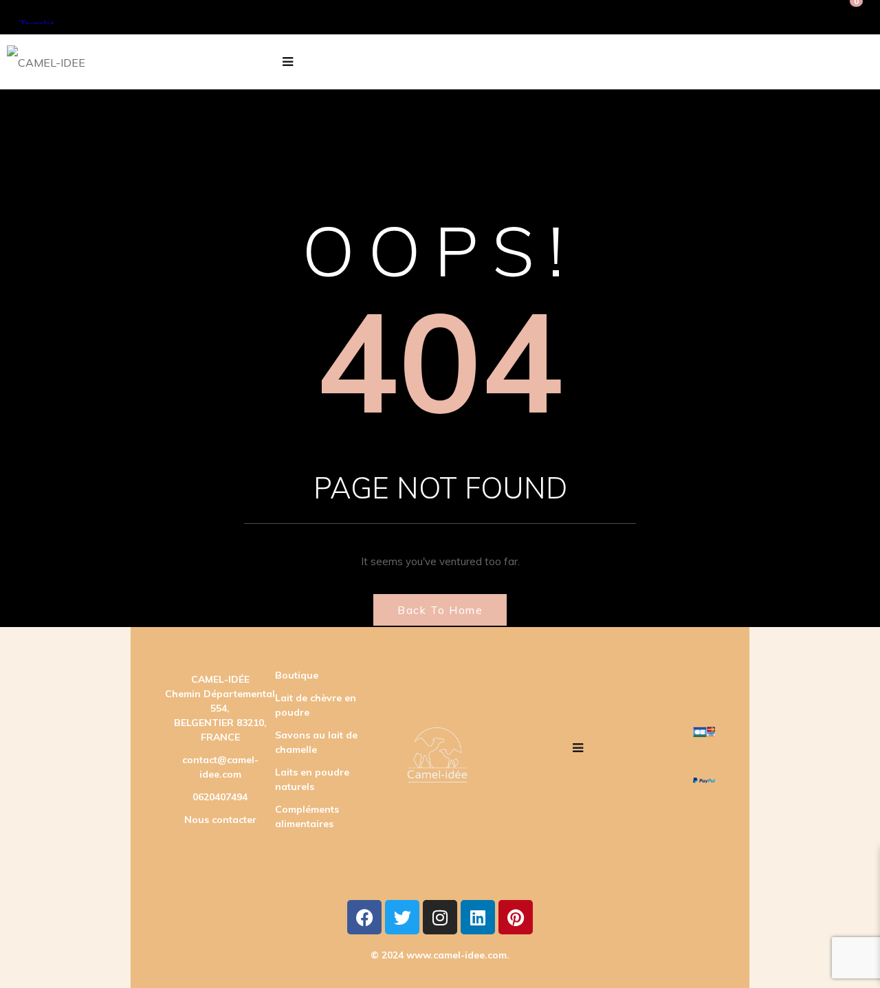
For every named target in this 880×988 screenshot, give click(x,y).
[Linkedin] (478, 917)
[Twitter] (402, 917)
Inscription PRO (794, 17)
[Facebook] (364, 917)
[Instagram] (440, 917)
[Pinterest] (515, 917)
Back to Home (440, 610)
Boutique (296, 675)
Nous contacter (220, 819)
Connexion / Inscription (687, 17)
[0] (852, 17)
